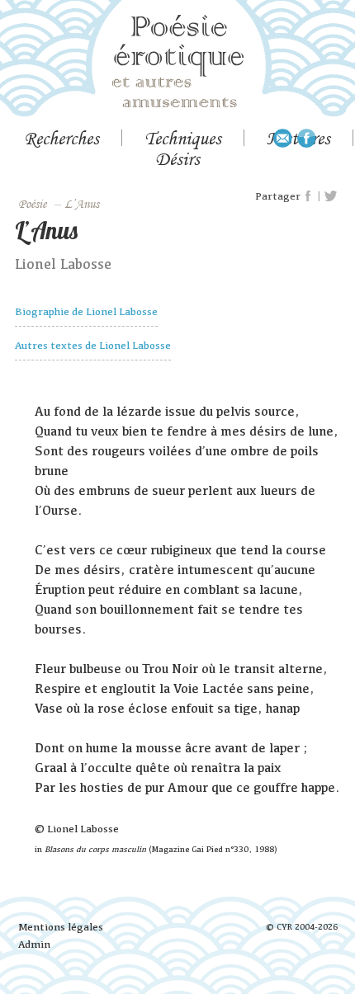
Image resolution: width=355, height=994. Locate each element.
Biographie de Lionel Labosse (86, 311)
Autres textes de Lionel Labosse (93, 345)
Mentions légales (60, 927)
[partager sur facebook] (309, 196)
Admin (34, 944)
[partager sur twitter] (331, 196)
